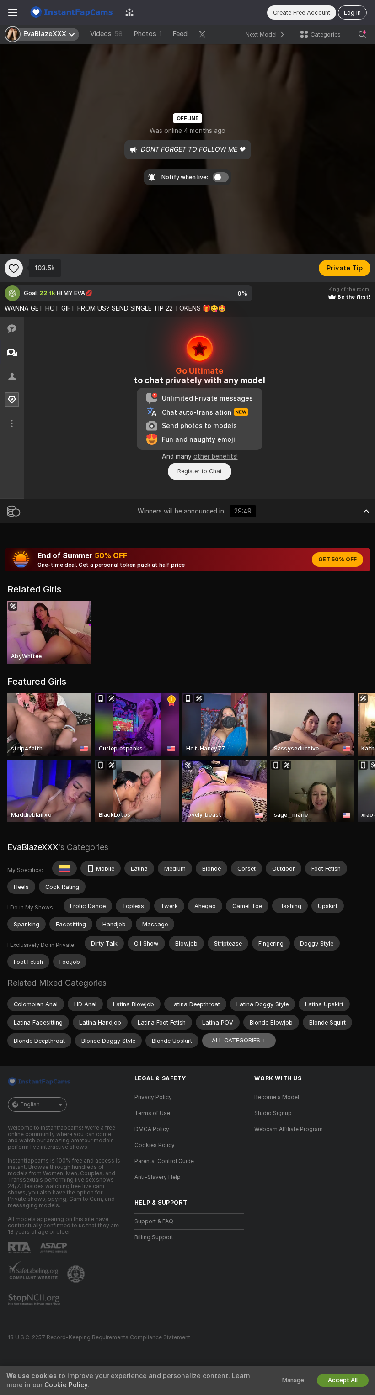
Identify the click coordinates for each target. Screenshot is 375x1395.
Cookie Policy (65, 1385)
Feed (180, 34)
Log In (352, 12)
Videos (106, 34)
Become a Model (276, 1097)
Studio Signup (273, 1113)
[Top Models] (129, 12)
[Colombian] (64, 868)
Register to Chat (199, 471)
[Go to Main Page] (71, 12)
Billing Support (153, 1237)
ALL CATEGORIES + (239, 1040)
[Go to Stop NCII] (35, 1299)
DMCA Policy (151, 1129)
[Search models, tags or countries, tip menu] (362, 34)
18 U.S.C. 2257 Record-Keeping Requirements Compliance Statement (99, 1337)
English (30, 1104)
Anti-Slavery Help (157, 1177)
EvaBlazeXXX (32, 847)
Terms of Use (152, 1113)
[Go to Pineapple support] (76, 1274)
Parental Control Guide (164, 1161)
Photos (147, 34)
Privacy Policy (153, 1097)
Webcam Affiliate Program (288, 1129)
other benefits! (215, 456)
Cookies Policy (154, 1145)
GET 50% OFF (337, 559)
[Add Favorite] (14, 268)
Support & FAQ (153, 1221)
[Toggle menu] (13, 12)
